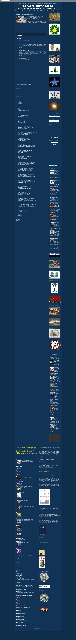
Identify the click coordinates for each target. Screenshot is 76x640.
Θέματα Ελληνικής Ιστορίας (21, 476)
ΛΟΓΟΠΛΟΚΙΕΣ (19, 575)
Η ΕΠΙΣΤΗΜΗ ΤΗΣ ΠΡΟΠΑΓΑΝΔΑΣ (23, 134)
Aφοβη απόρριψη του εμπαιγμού (21, 617)
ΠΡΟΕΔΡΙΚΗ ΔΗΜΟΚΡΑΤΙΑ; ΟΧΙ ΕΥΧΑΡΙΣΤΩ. (57, 198)
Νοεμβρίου (19, 103)
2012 (18, 101)
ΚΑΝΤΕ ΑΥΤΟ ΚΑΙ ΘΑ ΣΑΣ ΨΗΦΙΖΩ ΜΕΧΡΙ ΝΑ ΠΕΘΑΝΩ (56, 223)
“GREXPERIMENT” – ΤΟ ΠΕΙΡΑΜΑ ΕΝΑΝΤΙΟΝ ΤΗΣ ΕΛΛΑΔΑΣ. (26, 163)
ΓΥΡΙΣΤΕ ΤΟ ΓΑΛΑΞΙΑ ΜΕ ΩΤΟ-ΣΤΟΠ (23, 115)
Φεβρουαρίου (20, 216)
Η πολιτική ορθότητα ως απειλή (21, 539)
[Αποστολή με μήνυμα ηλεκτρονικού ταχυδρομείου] (17, 35)
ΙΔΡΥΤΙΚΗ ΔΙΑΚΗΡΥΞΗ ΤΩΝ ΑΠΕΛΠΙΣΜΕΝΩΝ (24, 156)
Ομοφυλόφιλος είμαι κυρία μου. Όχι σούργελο (56, 239)
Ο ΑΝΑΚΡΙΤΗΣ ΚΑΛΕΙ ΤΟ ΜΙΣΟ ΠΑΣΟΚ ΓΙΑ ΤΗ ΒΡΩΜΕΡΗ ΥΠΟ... (27, 191)
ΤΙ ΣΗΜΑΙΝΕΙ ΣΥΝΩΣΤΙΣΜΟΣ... (22, 140)
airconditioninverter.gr (20, 563)
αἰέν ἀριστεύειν (19, 473)
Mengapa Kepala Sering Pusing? (21, 611)
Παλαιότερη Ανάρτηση (43, 90)
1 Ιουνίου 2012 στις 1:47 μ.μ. (26, 50)
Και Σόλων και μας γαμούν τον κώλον (56, 361)
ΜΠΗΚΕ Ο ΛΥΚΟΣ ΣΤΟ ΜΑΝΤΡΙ (22, 122)
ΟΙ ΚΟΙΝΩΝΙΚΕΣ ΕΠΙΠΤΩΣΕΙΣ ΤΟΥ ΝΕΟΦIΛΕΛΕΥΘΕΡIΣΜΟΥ (26, 145)
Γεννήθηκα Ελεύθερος (20, 616)
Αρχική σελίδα (31, 90)
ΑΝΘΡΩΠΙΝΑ (17, 10)
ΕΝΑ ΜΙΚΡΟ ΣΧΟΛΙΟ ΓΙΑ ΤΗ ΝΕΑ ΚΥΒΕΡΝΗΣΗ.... (25, 139)
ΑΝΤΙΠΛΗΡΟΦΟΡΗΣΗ (20, 485)
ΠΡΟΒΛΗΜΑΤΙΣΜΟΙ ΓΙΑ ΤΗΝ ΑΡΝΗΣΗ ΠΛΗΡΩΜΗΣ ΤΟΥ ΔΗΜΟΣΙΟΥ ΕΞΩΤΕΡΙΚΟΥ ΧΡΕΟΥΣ (54, 400)
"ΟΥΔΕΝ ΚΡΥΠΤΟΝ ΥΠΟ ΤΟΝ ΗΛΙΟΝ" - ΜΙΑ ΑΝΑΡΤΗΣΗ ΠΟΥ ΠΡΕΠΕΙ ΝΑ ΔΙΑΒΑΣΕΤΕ (57, 385)
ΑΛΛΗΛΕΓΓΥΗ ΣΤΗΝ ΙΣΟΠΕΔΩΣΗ (23, 128)
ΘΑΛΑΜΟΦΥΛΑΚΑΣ (20, 541)
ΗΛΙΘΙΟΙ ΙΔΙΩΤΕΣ (20, 152)
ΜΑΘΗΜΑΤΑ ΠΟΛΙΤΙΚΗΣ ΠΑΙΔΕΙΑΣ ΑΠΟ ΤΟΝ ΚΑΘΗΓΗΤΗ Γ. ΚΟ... (27, 204)
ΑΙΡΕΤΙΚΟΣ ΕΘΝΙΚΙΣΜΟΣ (21, 121)
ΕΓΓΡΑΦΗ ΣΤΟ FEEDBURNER (54, 137)
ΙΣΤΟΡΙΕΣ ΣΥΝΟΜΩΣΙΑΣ (20, 622)
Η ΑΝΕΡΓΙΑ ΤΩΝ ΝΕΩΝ (20, 583)
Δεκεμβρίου (19, 102)
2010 (18, 220)
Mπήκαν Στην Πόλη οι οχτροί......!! (22, 605)
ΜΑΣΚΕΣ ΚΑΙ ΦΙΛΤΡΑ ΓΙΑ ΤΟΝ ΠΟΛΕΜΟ (56, 393)
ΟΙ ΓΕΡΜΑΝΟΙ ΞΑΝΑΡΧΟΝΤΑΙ (22, 210)
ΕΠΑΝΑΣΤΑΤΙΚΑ (47, 10)
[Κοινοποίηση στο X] (19, 35)
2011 (18, 219)
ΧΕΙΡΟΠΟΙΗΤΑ (29, 10)
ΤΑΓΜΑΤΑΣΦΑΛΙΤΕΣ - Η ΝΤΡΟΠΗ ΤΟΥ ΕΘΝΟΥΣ (24, 205)
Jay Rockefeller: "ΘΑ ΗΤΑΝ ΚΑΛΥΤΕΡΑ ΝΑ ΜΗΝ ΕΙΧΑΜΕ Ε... (26, 162)
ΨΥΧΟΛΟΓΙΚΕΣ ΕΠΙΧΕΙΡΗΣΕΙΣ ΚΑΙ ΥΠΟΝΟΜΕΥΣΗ (25, 169)
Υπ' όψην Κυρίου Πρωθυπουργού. (56, 231)
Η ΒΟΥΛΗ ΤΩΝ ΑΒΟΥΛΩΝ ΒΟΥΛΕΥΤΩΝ (56, 215)
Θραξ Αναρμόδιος (19, 482)
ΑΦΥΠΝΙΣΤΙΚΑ (35, 10)
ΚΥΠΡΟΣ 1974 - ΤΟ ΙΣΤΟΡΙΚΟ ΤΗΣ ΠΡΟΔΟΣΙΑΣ (24, 126)
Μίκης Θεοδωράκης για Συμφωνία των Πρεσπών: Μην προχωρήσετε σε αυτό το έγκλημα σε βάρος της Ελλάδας (28, 507)
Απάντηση (20, 47)
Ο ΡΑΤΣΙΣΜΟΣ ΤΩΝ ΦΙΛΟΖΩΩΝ (22, 182)
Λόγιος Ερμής (19, 512)
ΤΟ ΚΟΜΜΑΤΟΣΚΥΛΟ (20, 619)
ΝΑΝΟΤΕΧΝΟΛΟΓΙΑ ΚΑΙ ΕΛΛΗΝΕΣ (23, 138)
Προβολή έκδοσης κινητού (31, 91)
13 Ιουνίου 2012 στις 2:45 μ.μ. (27, 63)
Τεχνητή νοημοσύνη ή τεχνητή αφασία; (22, 620)
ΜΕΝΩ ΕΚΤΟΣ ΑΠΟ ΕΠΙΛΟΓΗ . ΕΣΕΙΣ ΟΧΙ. (24, 193)
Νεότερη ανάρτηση (19, 90)
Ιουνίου (19, 109)
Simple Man (19, 602)
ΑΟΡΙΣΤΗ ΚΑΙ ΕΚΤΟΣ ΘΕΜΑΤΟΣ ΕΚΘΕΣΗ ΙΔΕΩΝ (25, 133)
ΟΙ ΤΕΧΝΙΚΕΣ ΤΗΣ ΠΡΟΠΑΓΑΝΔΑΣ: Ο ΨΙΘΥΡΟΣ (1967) (25, 188)
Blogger (41, 628)
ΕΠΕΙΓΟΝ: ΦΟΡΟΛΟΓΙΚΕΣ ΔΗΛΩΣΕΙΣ (23, 211)
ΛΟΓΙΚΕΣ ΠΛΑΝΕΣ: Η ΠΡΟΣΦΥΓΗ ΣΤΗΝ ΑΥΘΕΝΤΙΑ (25, 170)
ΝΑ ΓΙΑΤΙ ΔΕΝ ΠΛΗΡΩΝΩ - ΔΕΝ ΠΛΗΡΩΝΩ (24, 194)
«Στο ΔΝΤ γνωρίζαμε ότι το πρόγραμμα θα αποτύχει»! (24, 555)
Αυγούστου (19, 107)
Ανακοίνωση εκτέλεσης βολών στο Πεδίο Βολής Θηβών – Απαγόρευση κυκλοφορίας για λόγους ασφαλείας (27, 520)
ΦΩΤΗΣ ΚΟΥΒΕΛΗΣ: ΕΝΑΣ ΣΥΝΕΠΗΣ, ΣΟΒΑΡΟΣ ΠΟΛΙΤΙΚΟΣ (26, 146)
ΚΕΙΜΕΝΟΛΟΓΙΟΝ (20, 538)
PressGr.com (19, 554)
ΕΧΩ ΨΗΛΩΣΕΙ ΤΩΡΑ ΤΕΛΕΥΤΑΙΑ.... (54, 355)
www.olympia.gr (19, 466)
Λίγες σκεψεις (19, 610)
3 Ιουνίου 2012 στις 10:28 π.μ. (26, 58)
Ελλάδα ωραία (19, 558)
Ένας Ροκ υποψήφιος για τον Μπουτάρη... (22, 614)
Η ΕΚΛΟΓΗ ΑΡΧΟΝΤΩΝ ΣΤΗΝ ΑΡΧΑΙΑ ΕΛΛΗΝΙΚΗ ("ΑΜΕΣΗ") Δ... (27, 186)
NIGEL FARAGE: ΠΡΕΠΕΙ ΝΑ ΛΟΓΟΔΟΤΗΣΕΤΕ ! (24, 175)
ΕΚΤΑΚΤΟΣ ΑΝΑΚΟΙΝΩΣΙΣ (21, 197)
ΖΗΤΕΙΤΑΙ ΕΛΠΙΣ (19, 505)
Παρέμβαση (19, 591)
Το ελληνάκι (19, 599)
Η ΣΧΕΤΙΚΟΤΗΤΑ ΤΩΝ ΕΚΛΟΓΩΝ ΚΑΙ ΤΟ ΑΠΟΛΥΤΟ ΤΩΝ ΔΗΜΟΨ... (27, 200)
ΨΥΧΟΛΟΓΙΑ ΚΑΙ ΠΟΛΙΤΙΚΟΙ (22, 192)
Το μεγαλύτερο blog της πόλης (21, 625)
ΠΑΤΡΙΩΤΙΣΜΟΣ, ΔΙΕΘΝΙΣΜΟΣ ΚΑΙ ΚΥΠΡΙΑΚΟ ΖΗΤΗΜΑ (26, 127)
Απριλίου (19, 214)
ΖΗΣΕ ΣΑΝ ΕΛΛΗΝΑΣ (21, 144)
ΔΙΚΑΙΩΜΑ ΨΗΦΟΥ (20, 187)
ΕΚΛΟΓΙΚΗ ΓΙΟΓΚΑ (20, 157)
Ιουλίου (19, 108)
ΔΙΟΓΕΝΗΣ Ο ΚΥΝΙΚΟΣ (21, 116)
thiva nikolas (19, 518)
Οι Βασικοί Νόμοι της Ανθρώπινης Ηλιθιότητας (56, 368)
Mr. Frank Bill (21, 63)
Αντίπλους (18, 548)
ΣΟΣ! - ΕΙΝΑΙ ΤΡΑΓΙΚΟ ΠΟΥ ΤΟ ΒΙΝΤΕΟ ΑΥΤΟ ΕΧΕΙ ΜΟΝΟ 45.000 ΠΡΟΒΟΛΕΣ (56, 409)
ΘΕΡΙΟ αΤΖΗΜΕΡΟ (20, 209)
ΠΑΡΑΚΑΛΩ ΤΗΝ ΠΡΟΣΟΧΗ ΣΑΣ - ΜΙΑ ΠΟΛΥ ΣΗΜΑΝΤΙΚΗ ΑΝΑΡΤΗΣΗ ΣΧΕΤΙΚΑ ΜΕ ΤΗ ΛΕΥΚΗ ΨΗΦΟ (54, 173)
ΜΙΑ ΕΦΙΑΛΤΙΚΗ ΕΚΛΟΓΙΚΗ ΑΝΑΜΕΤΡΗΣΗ (24, 199)
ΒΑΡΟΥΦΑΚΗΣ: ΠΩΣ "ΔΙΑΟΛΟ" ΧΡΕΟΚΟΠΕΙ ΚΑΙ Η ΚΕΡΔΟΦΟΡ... (27, 203)
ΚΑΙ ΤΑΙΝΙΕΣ (58, 10)
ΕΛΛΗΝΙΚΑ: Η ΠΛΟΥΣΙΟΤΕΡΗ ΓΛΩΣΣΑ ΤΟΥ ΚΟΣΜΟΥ (25, 150)
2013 (18, 100)
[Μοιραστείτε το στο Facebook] (20, 35)
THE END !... (19, 576)
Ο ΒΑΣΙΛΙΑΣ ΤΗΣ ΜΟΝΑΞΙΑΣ (21, 589)
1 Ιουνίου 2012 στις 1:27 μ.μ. (26, 40)
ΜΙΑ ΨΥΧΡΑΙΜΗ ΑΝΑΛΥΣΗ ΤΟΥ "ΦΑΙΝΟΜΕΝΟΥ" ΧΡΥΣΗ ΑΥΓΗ (26, 180)
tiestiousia (18, 582)
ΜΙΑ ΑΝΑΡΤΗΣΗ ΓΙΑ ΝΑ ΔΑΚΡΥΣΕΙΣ (23, 120)
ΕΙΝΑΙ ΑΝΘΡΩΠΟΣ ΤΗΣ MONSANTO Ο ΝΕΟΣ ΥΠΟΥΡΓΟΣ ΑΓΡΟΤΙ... (27, 132)
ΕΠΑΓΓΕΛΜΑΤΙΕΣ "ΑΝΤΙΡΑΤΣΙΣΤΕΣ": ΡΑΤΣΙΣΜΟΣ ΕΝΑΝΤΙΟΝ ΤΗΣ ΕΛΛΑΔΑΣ (56, 190)
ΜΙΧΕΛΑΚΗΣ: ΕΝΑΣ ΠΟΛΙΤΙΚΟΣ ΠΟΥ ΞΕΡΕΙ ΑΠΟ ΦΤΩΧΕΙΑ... (26, 181)
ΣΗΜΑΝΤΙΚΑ (23, 10)
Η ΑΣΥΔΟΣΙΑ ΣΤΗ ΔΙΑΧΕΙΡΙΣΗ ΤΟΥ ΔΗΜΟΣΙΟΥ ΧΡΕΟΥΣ (26, 198)
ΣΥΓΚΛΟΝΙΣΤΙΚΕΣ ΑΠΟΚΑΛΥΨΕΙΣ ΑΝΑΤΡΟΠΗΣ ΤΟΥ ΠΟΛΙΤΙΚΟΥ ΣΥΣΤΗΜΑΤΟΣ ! (57, 206)
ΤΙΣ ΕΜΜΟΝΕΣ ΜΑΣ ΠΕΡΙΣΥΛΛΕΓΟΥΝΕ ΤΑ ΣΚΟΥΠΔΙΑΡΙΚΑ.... (25, 623)
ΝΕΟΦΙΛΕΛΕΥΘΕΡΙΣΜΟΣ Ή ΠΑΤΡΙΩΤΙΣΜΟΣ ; (24, 164)
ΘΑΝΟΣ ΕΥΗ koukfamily (20, 459)
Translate (56, 122)
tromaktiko (19, 470)
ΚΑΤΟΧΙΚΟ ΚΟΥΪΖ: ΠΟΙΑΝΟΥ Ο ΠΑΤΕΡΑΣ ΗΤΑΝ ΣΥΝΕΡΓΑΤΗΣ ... (27, 176)
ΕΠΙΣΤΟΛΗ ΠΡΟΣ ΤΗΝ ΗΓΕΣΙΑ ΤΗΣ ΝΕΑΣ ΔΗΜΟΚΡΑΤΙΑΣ (26, 168)
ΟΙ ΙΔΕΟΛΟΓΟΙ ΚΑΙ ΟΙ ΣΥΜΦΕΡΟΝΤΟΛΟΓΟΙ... (57, 181)
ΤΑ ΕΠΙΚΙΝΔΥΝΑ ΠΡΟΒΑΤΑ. (21, 111)
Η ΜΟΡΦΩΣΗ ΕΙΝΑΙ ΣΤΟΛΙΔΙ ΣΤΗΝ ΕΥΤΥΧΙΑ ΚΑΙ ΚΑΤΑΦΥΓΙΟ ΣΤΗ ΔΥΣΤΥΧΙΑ (54, 39)
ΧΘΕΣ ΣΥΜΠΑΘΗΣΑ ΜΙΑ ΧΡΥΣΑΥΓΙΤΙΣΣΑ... (24, 114)
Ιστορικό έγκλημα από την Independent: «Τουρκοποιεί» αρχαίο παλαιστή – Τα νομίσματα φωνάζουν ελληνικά (27, 461)
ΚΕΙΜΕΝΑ (52, 10)
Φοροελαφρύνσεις (19, 608)
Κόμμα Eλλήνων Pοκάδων (21, 613)
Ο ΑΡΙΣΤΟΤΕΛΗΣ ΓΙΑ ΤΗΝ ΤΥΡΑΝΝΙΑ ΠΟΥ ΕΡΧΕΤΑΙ (25, 110)
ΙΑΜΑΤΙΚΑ (41, 10)
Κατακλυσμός (19, 525)
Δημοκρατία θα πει (19, 483)
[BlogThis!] (18, 35)
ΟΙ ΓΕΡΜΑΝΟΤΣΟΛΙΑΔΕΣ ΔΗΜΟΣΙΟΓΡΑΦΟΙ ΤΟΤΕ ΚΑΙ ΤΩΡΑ (26, 206)
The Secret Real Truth (20, 492)
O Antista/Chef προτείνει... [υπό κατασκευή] (23, 607)
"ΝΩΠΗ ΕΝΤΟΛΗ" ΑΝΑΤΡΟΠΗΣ (22, 158)
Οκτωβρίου (19, 104)
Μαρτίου (19, 215)
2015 (18, 97)
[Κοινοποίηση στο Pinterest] (21, 35)
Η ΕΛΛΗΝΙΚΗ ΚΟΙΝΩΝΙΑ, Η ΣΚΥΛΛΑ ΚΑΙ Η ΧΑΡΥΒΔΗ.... (26, 174)
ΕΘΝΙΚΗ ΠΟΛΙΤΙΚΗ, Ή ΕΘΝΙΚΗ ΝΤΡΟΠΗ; (24, 151)
